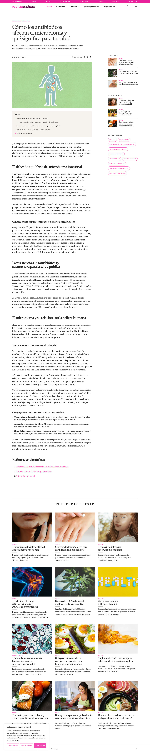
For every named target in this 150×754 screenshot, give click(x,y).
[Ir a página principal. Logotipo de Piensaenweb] (23, 6)
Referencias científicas (24, 133)
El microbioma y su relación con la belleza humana (33, 130)
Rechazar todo (26, 745)
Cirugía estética (109, 6)
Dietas (101, 1)
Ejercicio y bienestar (91, 6)
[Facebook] (87, 56)
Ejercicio (115, 1)
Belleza (49, 6)
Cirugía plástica (65, 1)
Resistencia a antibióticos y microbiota (34, 471)
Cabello (47, 1)
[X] (84, 56)
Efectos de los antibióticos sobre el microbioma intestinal (42, 466)
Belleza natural (18, 1)
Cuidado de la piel (84, 1)
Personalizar (13, 745)
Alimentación (74, 6)
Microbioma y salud (25, 476)
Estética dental (132, 1)
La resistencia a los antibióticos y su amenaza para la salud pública (39, 126)
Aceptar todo (40, 745)
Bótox (34, 1)
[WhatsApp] (90, 56)
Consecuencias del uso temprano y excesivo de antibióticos (38, 122)
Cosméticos (60, 6)
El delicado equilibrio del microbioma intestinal (32, 118)
